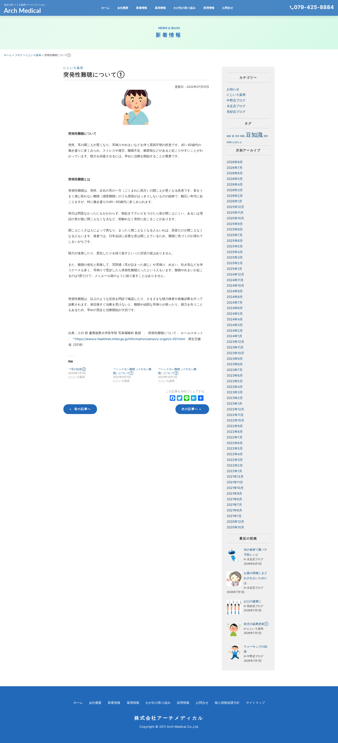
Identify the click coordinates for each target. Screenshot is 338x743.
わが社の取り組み (185, 7)
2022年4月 (235, 454)
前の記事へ (80, 409)
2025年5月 (235, 246)
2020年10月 (235, 527)
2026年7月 (235, 168)
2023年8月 (235, 364)
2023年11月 (235, 347)
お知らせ (233, 89)
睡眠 (242, 136)
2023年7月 (235, 370)
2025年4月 (235, 252)
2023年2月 (235, 398)
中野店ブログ (236, 100)
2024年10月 (235, 285)
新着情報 (141, 7)
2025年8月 (235, 229)
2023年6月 (235, 375)
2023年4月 (235, 387)
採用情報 (208, 7)
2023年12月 (235, 342)
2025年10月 (235, 218)
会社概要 (122, 7)
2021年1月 (234, 516)
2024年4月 (235, 319)
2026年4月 (235, 184)
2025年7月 (235, 235)
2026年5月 (235, 179)
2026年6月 (235, 173)
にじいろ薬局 (73, 68)
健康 (229, 136)
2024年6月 (235, 308)
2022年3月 (235, 460)
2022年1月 (234, 471)
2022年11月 (235, 415)
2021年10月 (235, 488)
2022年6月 (235, 443)
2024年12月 (235, 274)
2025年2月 (235, 263)
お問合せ (227, 7)
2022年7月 (235, 437)
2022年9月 (235, 426)
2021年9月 (234, 493)
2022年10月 (235, 420)
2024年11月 (235, 280)
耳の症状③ (78, 369)
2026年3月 (235, 190)
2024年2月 (235, 330)
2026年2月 (235, 196)
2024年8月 (235, 297)
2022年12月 (235, 409)
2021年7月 (234, 505)
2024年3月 (235, 325)
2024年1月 (234, 336)
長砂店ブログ (236, 112)
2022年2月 (235, 465)
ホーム (105, 7)
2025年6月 (235, 241)
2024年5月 (235, 314)
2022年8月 (235, 432)
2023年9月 (235, 359)
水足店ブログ (236, 106)
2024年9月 (235, 291)
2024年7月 (235, 302)
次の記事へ (191, 409)
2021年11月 (235, 482)
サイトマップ (255, 703)
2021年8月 (234, 499)
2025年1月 (234, 269)
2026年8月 (235, 162)
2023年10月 (235, 353)
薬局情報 (160, 7)
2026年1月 (234, 201)
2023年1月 (234, 403)
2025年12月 (235, 207)
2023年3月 (235, 392)
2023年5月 (235, 381)
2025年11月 (235, 212)
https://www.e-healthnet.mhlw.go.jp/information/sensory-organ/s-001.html (130, 339)
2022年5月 (235, 448)
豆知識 (254, 134)
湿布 (237, 136)
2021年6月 (234, 510)
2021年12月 (235, 476)
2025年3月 (235, 257)
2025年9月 (235, 224)
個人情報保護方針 (227, 703)
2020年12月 (235, 521)
